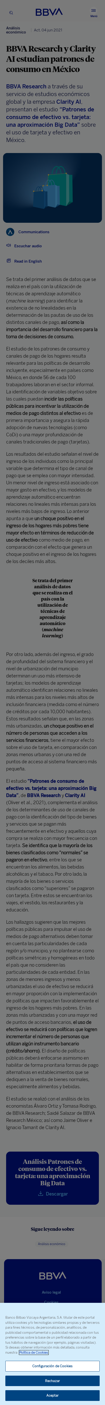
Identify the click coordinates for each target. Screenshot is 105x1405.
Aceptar (52, 1395)
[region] (52, 1354)
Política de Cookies (33, 1352)
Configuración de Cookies (52, 1366)
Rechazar (52, 1381)
